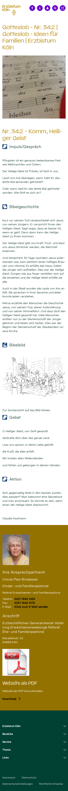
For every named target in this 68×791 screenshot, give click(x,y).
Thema (6, 749)
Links (5, 757)
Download (9, 699)
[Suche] (55, 8)
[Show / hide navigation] (63, 8)
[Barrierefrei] (32, 8)
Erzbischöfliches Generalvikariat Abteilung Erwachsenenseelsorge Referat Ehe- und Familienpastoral (33, 627)
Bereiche (7, 734)
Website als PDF (19, 683)
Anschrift (10, 615)
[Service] (40, 8)
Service (6, 741)
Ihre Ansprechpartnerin (23, 572)
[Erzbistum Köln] (12, 10)
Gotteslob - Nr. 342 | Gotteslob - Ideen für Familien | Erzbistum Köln (30, 37)
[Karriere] (47, 8)
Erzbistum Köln (11, 726)
